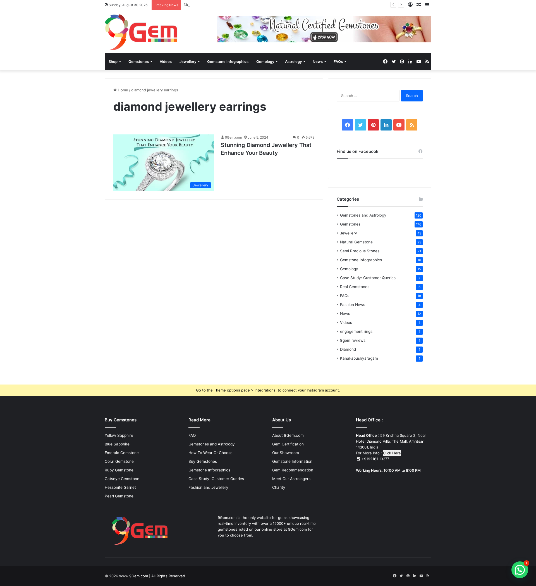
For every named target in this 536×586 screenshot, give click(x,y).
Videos (166, 61)
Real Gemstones (354, 286)
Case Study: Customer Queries (368, 278)
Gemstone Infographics (227, 61)
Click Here (392, 453)
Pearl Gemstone (119, 496)
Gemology (265, 61)
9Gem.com (233, 137)
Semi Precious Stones (359, 251)
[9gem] (141, 32)
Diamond (348, 349)
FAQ (192, 435)
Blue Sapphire (117, 444)
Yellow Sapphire (119, 435)
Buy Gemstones (202, 461)
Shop (113, 61)
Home (122, 90)
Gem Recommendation (292, 470)
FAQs (338, 61)
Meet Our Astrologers (291, 478)
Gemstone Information (292, 461)
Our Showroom (285, 452)
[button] (519, 569)
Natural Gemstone (356, 242)
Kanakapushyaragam (359, 358)
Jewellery (188, 61)
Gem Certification (288, 444)
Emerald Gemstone (122, 452)
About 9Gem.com (288, 435)
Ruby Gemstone (119, 470)
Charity (278, 487)
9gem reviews (352, 340)
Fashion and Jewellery (208, 487)
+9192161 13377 (374, 459)
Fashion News (352, 304)
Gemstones (138, 61)
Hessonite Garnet (120, 487)
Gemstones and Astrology (363, 215)
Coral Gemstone (119, 461)
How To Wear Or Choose (210, 452)
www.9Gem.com (133, 576)
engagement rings (356, 331)
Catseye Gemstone (122, 478)
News (318, 61)
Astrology (293, 61)
